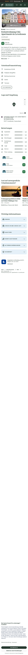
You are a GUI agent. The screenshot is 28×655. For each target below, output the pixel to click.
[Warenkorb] (21, 5)
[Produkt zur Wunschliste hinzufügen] (24, 11)
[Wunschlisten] (17, 5)
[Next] (25, 17)
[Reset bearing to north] (25, 104)
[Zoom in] (25, 100)
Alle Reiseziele (10, 269)
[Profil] (25, 5)
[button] (14, 17)
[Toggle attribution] (25, 113)
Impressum (10, 263)
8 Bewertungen (8, 44)
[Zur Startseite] (2, 5)
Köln (18, 269)
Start (2, 269)
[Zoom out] (25, 102)
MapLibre (22, 113)
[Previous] (2, 17)
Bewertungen (17, 1)
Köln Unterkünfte (5, 271)
